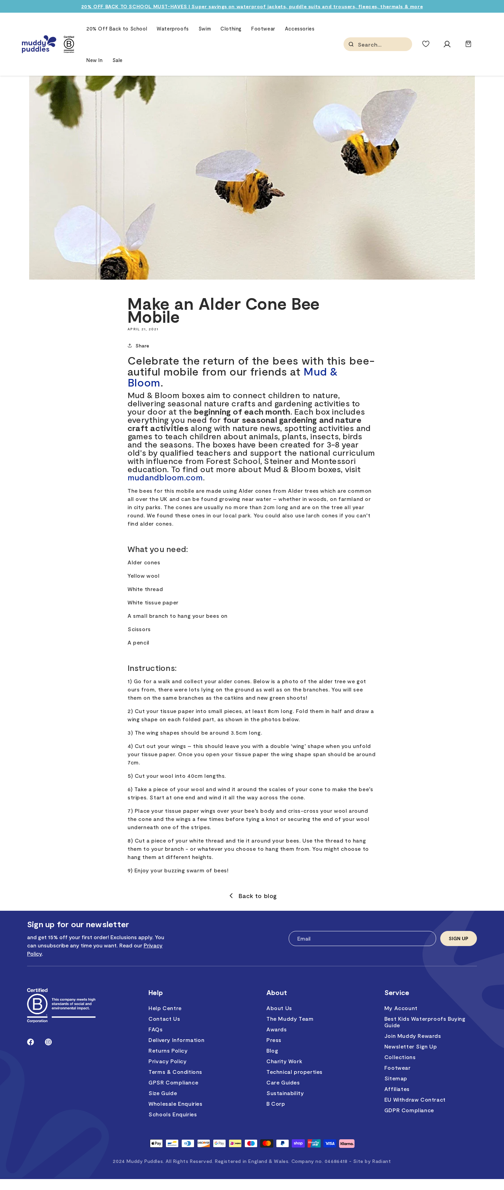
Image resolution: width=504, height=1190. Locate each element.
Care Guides (283, 1082)
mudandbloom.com (165, 477)
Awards (276, 1029)
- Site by (370, 1161)
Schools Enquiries (172, 1114)
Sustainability (285, 1093)
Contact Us (164, 1018)
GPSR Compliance (173, 1082)
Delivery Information (176, 1039)
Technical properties (294, 1071)
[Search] (351, 44)
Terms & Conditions (175, 1071)
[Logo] (39, 44)
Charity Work (284, 1061)
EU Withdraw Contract (415, 1099)
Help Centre (165, 1008)
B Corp (275, 1103)
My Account (401, 1008)
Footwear (397, 1067)
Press (273, 1039)
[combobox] (392, 44)
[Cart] (468, 47)
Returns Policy (168, 1050)
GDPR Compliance (409, 1110)
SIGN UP (458, 938)
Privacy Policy (167, 1061)
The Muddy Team (289, 1018)
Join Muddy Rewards (412, 1035)
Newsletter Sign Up (410, 1046)
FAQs (155, 1029)
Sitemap (395, 1078)
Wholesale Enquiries (175, 1103)
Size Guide (162, 1093)
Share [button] (142, 345)
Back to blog (258, 895)
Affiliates (397, 1088)
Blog (272, 1050)
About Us (279, 1008)
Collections (400, 1057)
